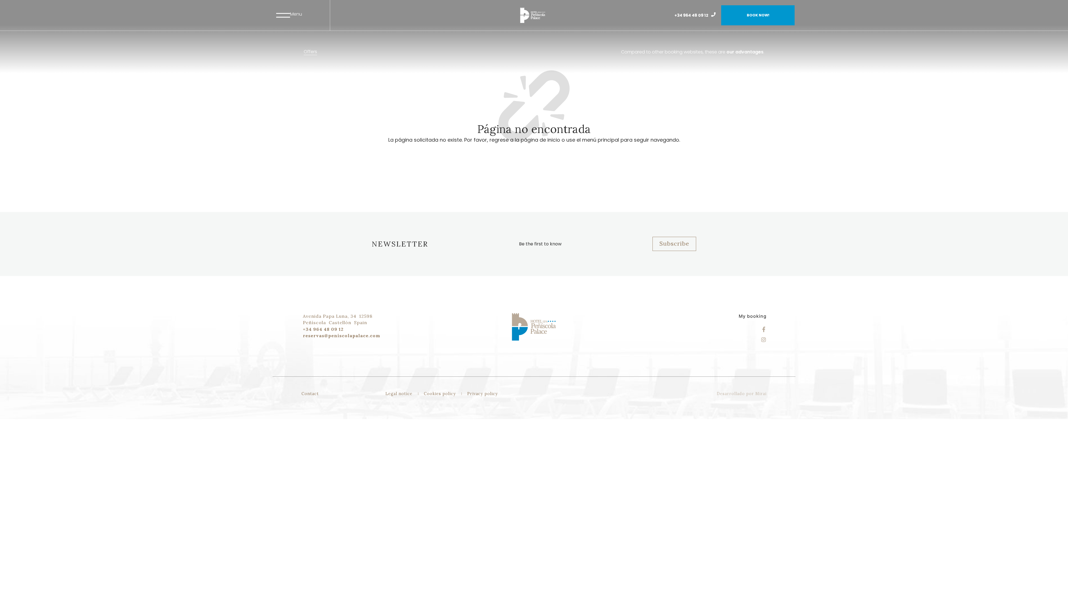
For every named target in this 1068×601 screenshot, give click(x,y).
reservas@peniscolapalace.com (341, 335)
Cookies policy (440, 393)
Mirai (761, 393)
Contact (310, 393)
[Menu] (283, 15)
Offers (310, 51)
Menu (296, 14)
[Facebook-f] (764, 329)
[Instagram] (764, 339)
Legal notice (398, 393)
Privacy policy (482, 393)
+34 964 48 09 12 (691, 15)
